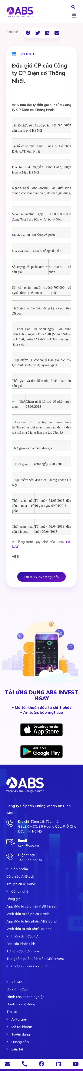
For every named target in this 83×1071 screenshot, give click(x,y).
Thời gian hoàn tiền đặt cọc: (23, 529)
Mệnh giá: (19, 235)
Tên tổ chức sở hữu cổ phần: (31, 125)
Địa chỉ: (17, 167)
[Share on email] (57, 33)
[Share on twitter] (37, 33)
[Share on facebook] (28, 33)
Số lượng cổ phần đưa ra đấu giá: (30, 269)
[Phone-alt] (24, 1064)
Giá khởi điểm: (22, 251)
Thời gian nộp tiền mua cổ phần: (23, 506)
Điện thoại (26, 855)
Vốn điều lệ (20, 214)
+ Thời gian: (19, 404)
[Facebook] (41, 1064)
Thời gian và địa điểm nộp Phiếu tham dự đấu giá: (41, 383)
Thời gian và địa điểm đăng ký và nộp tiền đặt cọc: (41, 310)
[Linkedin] (58, 1064)
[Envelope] (7, 1064)
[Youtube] (75, 1064)
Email (22, 840)
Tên (14, 146)
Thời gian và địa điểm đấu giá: (32, 448)
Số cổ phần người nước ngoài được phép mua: (31, 290)
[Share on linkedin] (47, 33)
